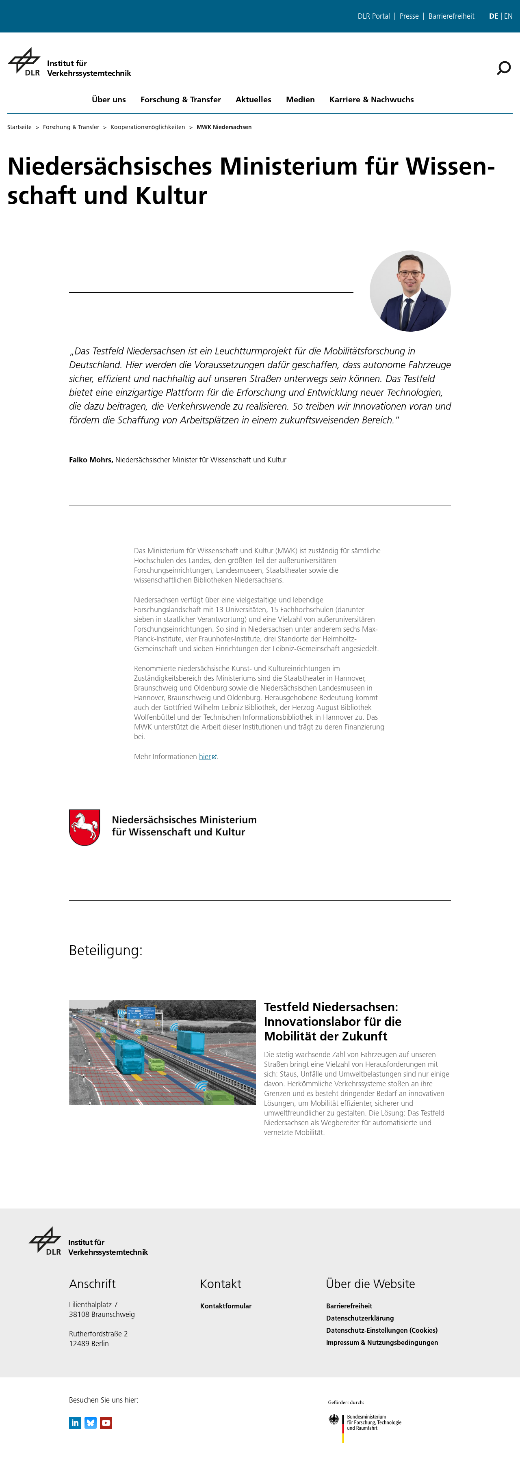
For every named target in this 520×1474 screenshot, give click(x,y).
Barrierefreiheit (451, 16)
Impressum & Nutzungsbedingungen (382, 1342)
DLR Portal (374, 16)
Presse (409, 16)
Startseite (19, 127)
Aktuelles (253, 99)
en (508, 16)
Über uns (109, 99)
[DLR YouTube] (106, 1426)
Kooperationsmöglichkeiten (147, 127)
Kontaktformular (225, 1305)
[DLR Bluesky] (90, 1426)
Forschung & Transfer (181, 99)
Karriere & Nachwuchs (371, 99)
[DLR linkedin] (75, 1426)
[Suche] (504, 67)
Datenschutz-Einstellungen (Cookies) (382, 1330)
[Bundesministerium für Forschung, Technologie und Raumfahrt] (373, 1451)
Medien (300, 99)
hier (205, 756)
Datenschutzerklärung (360, 1318)
